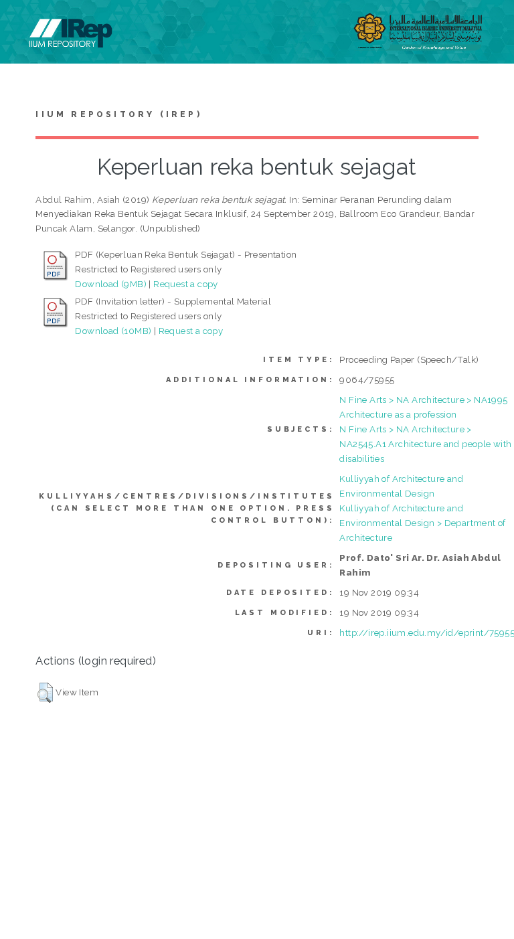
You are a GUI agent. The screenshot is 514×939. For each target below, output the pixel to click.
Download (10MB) (113, 330)
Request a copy (185, 283)
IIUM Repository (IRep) (118, 114)
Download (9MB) (111, 283)
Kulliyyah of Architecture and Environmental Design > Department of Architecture (422, 523)
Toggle (24, 25)
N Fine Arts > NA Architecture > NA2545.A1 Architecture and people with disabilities (425, 444)
